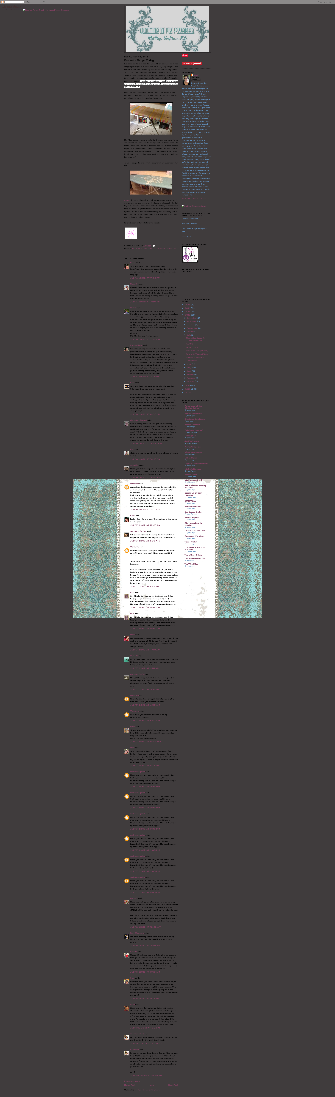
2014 (188, 308)
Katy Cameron (137, 933)
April (189, 371)
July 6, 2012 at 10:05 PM (146, 443)
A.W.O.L (189, 344)
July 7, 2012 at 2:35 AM (145, 608)
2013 (188, 311)
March (190, 374)
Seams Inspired (192, 517)
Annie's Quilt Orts (193, 413)
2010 (188, 389)
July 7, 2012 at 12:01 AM (145, 525)
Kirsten (133, 951)
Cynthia (127, 200)
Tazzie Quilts (191, 542)
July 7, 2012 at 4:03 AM (145, 650)
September (192, 328)
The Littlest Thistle (193, 555)
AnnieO (133, 898)
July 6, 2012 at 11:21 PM (145, 509)
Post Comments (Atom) (149, 1090)
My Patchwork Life (193, 480)
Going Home (192, 347)
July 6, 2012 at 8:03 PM (145, 414)
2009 (188, 392)
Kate (132, 383)
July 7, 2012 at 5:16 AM (145, 689)
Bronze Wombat (192, 424)
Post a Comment (132, 1081)
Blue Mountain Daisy (195, 419)
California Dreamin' (194, 430)
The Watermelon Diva (195, 558)
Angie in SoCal (137, 674)
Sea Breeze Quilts (193, 512)
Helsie (133, 308)
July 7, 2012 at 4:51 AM (144, 668)
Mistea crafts (191, 474)
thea (132, 978)
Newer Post (129, 1085)
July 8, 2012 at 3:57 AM (145, 972)
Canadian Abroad (138, 420)
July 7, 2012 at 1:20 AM (145, 541)
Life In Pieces (191, 458)
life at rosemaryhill (193, 452)
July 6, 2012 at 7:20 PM (145, 302)
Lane (132, 1004)
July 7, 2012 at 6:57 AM (145, 705)
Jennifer (134, 465)
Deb (132, 748)
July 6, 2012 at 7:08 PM (145, 278)
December (192, 318)
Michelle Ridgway (193, 469)
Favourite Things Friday (144, 248)
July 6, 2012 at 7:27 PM (145, 339)
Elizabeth (134, 1049)
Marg (132, 263)
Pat (131, 449)
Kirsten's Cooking (193, 447)
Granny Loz (190, 436)
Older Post (173, 1085)
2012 (188, 315)
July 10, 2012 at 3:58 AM (145, 1028)
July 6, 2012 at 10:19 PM (145, 477)
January (191, 381)
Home (151, 1085)
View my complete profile (195, 198)
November (192, 321)
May (189, 368)
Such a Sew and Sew (195, 531)
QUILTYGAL (190, 501)
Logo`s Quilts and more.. (197, 463)
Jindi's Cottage (192, 441)
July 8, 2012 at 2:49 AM (145, 945)
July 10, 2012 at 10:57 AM (146, 1043)
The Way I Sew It (192, 564)
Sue (132, 592)
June (189, 364)
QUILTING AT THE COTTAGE (193, 494)
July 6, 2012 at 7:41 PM (144, 377)
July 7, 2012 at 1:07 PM (144, 766)
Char (132, 727)
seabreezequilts (137, 771)
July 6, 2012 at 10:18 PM (145, 459)
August (190, 331)
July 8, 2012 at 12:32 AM (145, 927)
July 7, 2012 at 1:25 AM (145, 586)
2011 (187, 386)
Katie (132, 515)
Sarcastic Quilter (138, 531)
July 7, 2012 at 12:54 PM (145, 742)
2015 (188, 305)
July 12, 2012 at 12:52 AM (146, 1075)
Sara (132, 635)
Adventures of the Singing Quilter (193, 407)
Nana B (133, 284)
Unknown (134, 483)
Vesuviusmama (137, 1034)
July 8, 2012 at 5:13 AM (145, 998)
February (191, 378)
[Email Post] (154, 246)
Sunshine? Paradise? (195, 536)
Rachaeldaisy (136, 345)
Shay (196, 75)
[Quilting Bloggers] (194, 206)
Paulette (134, 656)
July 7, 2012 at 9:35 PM (145, 787)
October (191, 325)
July (189, 335)
